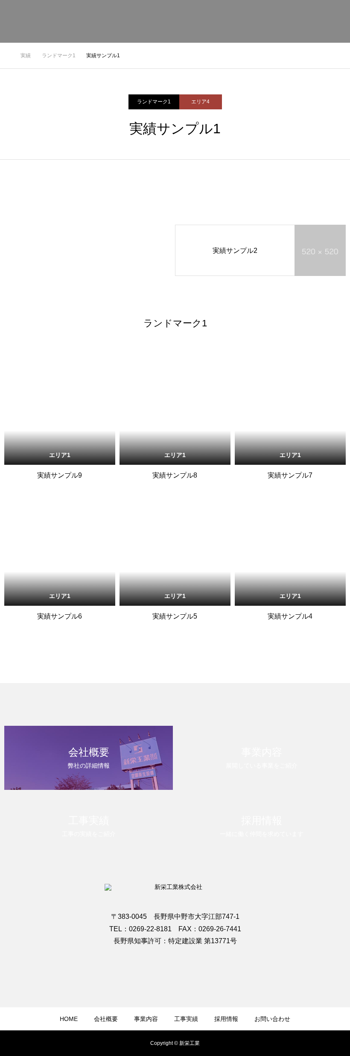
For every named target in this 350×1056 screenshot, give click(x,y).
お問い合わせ (316, 21)
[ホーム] (6, 55)
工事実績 (186, 1018)
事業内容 (146, 1018)
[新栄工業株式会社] (87, 21)
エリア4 (200, 102)
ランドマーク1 (154, 102)
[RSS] (175, 960)
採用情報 (226, 1018)
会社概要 (106, 1018)
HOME (69, 1018)
